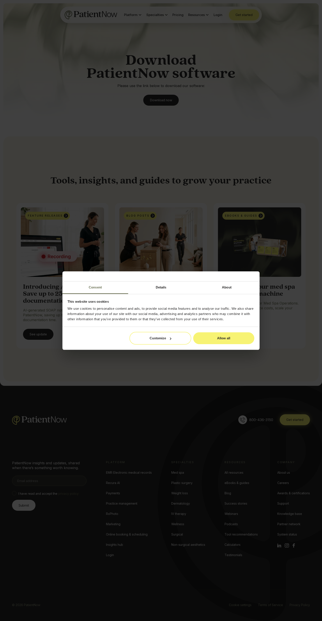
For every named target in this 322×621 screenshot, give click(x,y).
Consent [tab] (95, 287)
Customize (158, 338)
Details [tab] (161, 287)
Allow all (223, 338)
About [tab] (227, 287)
